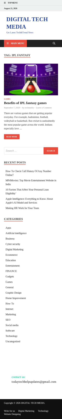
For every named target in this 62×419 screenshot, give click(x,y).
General (10, 287)
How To (10, 303)
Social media (12, 325)
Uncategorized (13, 341)
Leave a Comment (44, 107)
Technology (11, 336)
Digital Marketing (14, 249)
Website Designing (12, 414)
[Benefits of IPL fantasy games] (31, 80)
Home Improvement (16, 298)
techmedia (29, 107)
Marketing (11, 314)
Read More (10, 136)
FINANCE (11, 271)
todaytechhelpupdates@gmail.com (34, 381)
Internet (9, 309)
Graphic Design (13, 292)
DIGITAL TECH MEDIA (33, 403)
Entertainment (13, 265)
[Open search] (54, 43)
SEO (8, 319)
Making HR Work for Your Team (22, 208)
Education (11, 260)
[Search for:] (31, 150)
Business (10, 238)
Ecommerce (11, 255)
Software (10, 330)
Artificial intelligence (16, 233)
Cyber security (13, 244)
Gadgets (10, 276)
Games (7, 99)
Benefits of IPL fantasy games (25, 103)
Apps (8, 227)
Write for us (9, 411)
